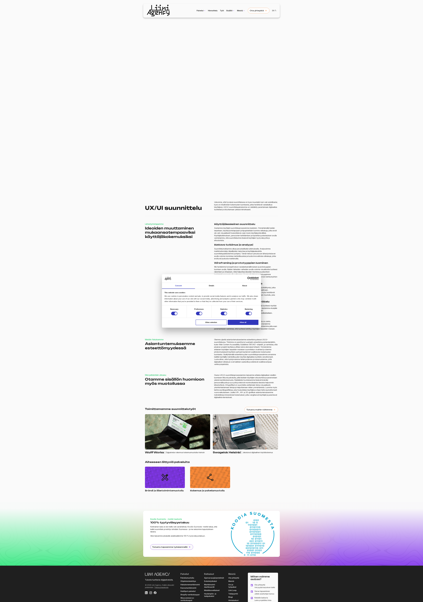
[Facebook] (155, 593)
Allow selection (211, 322)
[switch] (199, 313)
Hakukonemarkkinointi (190, 584)
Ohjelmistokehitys (188, 581)
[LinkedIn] (146, 593)
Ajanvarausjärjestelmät (214, 578)
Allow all (243, 322)
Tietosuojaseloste (161, 587)
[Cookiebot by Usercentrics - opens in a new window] (249, 278)
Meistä (240, 10)
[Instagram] (150, 593)
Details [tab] (211, 286)
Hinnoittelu (212, 10)
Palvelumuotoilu (187, 578)
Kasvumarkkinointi (188, 588)
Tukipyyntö (233, 594)
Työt (222, 10)
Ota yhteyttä (233, 578)
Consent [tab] (178, 286)
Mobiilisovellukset (212, 590)
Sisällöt (229, 10)
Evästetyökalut (210, 581)
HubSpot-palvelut (188, 591)
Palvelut (200, 10)
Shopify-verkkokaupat (189, 595)
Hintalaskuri (233, 600)
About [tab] (244, 286)
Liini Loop (232, 590)
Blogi (230, 597)
